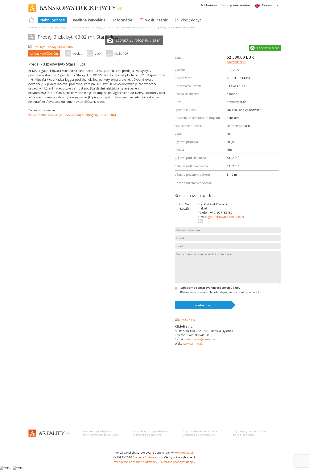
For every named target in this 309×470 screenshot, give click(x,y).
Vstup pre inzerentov (236, 5)
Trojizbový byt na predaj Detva (249, 431)
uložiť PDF (121, 53)
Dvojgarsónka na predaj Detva (199, 434)
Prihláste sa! (209, 5)
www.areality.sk (183, 452)
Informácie (122, 19)
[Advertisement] (154, 388)
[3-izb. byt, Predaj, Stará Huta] (50, 47)
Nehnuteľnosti (52, 19)
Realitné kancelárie (89, 19)
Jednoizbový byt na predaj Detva (151, 431)
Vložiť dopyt (191, 19)
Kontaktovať (203, 305)
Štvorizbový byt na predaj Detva (100, 434)
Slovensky (269, 5)
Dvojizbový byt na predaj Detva (200, 431)
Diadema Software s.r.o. (148, 457)
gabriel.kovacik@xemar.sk (226, 217)
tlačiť (98, 53)
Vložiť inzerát (156, 19)
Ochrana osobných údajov (178, 462)
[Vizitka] (200, 221)
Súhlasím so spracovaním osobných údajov (210, 288)
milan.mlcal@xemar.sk (200, 339)
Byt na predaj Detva (243, 434)
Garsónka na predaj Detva (97, 431)
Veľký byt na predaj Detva (147, 434)
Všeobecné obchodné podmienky (135, 462)
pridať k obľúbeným (44, 53)
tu (259, 292)
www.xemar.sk (193, 343)
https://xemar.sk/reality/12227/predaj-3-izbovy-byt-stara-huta (72, 114)
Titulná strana (31, 20)
